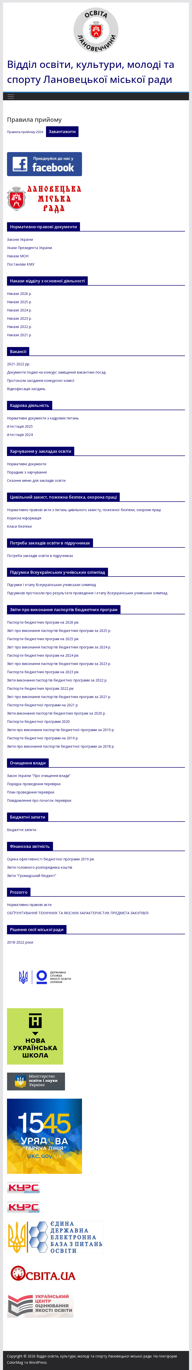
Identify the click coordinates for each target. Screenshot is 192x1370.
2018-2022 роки (20, 942)
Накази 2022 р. (19, 326)
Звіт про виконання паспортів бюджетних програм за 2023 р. (59, 663)
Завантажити (62, 131)
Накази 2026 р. (19, 293)
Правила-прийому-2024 (25, 132)
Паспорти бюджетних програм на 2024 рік (43, 655)
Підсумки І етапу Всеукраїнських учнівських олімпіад (51, 584)
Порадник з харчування (27, 472)
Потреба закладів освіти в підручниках (40, 555)
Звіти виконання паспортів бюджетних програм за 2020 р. (56, 713)
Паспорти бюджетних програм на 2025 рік (43, 638)
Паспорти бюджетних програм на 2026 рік (43, 622)
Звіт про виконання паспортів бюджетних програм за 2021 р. (59, 696)
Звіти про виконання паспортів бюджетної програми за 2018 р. (60, 746)
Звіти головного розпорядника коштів (39, 867)
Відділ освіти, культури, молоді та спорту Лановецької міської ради (94, 1356)
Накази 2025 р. (19, 301)
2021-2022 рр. (18, 364)
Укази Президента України (29, 247)
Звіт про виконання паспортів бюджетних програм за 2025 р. (59, 630)
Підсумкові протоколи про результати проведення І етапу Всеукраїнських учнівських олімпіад (87, 593)
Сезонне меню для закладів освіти (36, 480)
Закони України (20, 239)
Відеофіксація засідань (26, 388)
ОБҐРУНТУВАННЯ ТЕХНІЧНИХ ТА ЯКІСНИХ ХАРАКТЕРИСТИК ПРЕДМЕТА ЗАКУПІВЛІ (77, 912)
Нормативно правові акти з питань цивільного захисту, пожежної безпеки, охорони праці (84, 509)
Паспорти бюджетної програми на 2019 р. (42, 738)
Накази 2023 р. (19, 318)
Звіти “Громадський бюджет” (31, 875)
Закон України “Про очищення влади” (38, 775)
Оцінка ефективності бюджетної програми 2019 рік (50, 859)
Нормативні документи (26, 464)
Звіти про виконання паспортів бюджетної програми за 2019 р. (60, 729)
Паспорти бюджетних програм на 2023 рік (43, 671)
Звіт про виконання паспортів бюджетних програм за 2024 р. (59, 647)
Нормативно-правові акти (29, 904)
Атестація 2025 (20, 426)
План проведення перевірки (30, 792)
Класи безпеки (19, 526)
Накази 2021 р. (19, 334)
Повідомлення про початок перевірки (39, 800)
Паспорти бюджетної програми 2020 (38, 721)
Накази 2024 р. (19, 310)
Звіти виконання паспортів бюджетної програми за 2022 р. (57, 680)
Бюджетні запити (21, 829)
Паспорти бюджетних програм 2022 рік (40, 688)
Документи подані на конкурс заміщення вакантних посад (56, 372)
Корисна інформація (24, 518)
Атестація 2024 (20, 434)
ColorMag (15, 1362)
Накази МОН (17, 256)
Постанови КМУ (20, 264)
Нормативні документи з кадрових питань (43, 418)
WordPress (38, 1362)
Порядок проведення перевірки (33, 783)
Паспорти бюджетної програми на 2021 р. (42, 705)
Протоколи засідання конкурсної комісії (40, 380)
